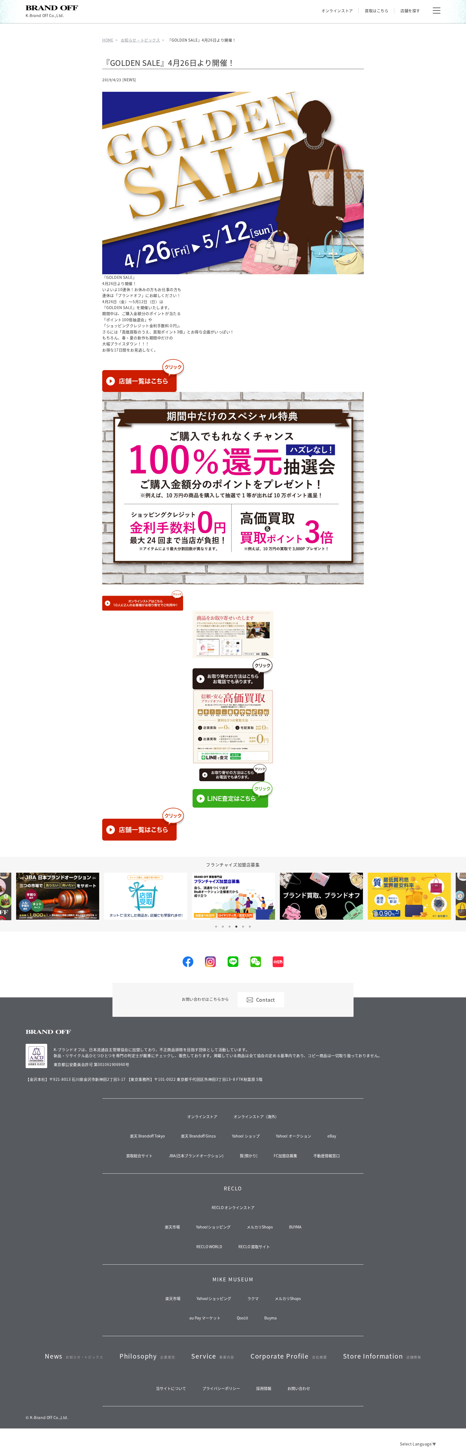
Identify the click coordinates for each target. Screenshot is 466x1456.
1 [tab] (216, 926)
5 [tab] (243, 926)
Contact (265, 999)
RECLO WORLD (209, 1246)
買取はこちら (376, 10)
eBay (331, 1136)
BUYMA (295, 1227)
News (74, 1355)
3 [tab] (229, 926)
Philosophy (147, 1355)
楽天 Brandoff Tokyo (147, 1136)
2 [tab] (222, 926)
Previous (6, 896)
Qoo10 (242, 1317)
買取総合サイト (139, 1155)
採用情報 (263, 1388)
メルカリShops (260, 1227)
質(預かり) (249, 1155)
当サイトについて (171, 1388)
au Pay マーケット (205, 1317)
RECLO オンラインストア (233, 1207)
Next (460, 896)
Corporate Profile (289, 1355)
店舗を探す (410, 10)
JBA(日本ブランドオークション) (196, 1155)
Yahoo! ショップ (246, 1136)
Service (212, 1355)
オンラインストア (337, 10)
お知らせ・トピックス (140, 40)
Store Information (382, 1355)
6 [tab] (250, 926)
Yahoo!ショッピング (213, 1227)
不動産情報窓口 (326, 1155)
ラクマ (253, 1298)
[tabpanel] (233, 896)
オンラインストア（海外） (256, 1116)
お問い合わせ (298, 1388)
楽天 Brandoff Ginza (198, 1136)
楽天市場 (172, 1227)
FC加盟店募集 (285, 1155)
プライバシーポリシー (221, 1388)
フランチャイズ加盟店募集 (233, 865)
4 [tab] (236, 926)
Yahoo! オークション (293, 1136)
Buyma (270, 1317)
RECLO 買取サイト (254, 1246)
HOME (107, 40)
